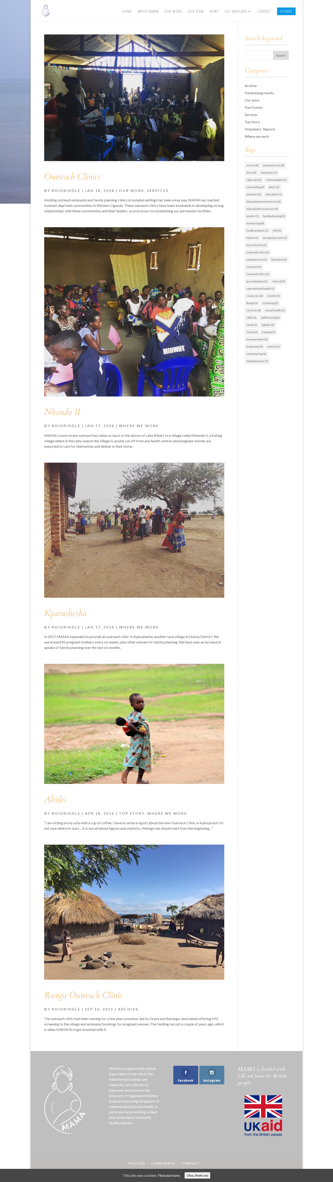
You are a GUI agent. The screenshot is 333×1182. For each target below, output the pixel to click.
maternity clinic (257, 252)
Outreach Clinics (72, 177)
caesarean (269, 172)
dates (274, 187)
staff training (270, 317)
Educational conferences (263, 201)
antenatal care (273, 165)
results (273, 295)
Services (158, 190)
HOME (127, 12)
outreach (253, 266)
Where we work (139, 425)
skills (251, 317)
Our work (131, 190)
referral (278, 281)
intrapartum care (275, 237)
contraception (276, 179)
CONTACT (264, 12)
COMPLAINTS (163, 1163)
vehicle (273, 346)
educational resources (262, 208)
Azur (251, 172)
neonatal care (256, 259)
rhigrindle (66, 190)
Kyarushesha (65, 613)
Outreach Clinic (257, 274)
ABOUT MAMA (148, 12)
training (268, 332)
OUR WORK (173, 12)
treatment (254, 346)
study (251, 324)
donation (253, 194)
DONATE (286, 11)
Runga (252, 303)
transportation (257, 339)
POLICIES (136, 1163)
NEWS (214, 12)
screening (270, 303)
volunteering (256, 353)
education (273, 194)
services (253, 310)
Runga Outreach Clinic (83, 995)
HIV (277, 230)
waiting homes (257, 361)
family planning (274, 216)
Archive (128, 1009)
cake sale (253, 179)
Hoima (252, 237)
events (252, 216)
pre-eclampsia (257, 281)
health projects (257, 230)
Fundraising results (259, 93)
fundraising (255, 223)
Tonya (252, 332)
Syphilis (267, 324)
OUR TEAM (196, 12)
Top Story (132, 813)
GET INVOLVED (236, 12)
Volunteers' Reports (260, 129)
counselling (255, 187)
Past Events (254, 107)
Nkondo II (62, 412)
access (252, 165)
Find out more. (169, 1175)
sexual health (275, 310)
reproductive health (260, 288)
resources (254, 295)
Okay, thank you (197, 1175)
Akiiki (55, 799)
